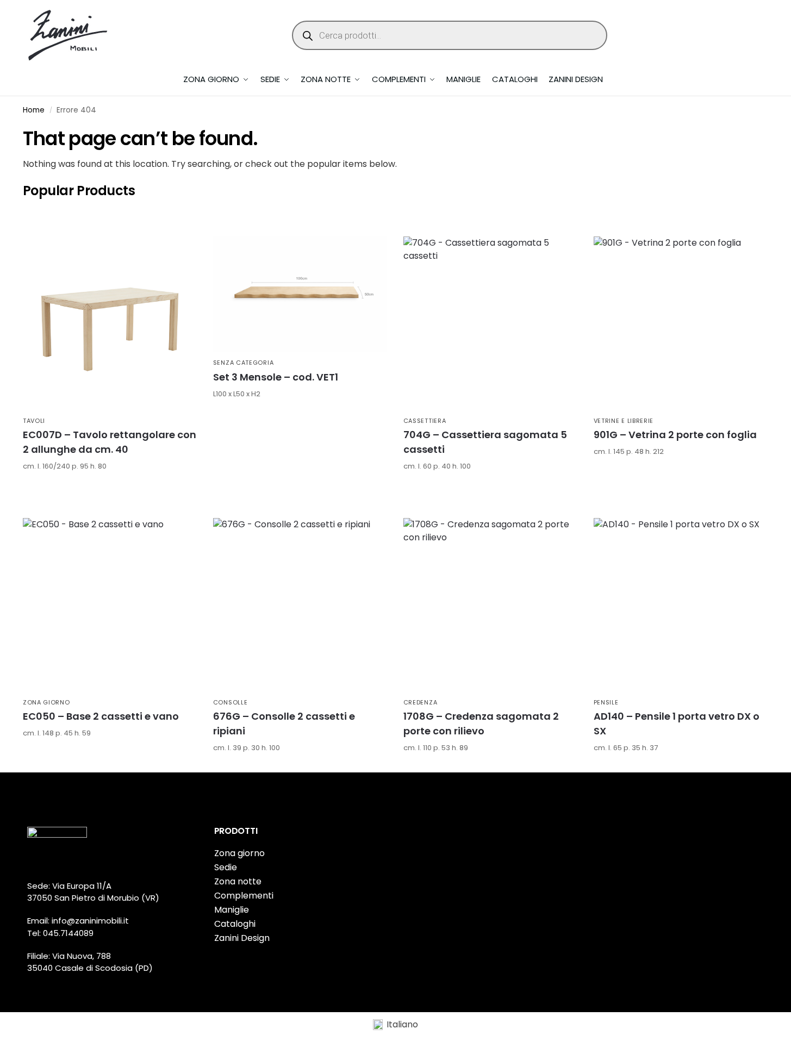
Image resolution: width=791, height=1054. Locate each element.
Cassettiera (424, 420)
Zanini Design (242, 938)
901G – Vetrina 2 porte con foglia (675, 434)
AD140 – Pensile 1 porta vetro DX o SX (676, 723)
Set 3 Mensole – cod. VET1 (275, 377)
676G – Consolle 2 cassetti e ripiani (284, 723)
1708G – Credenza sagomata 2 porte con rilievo (481, 723)
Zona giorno (46, 702)
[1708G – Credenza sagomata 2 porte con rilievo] (490, 605)
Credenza (420, 702)
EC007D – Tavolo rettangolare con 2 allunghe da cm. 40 (109, 442)
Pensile (606, 702)
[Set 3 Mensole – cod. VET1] (300, 294)
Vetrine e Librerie (624, 420)
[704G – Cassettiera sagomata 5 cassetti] (490, 323)
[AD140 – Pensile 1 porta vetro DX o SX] (681, 605)
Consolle (230, 702)
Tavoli (34, 420)
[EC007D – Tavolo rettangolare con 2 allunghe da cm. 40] (110, 323)
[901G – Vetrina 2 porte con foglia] (681, 323)
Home (34, 110)
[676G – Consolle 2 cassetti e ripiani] (300, 605)
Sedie (225, 867)
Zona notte (237, 881)
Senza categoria (243, 362)
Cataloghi (235, 924)
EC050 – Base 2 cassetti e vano (101, 716)
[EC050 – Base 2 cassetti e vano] (110, 605)
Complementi (243, 895)
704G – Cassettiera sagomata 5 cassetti (485, 442)
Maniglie (231, 909)
